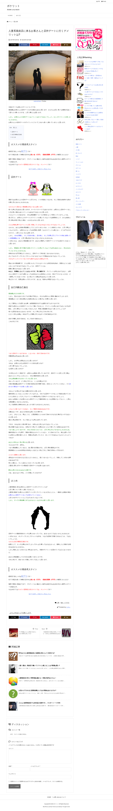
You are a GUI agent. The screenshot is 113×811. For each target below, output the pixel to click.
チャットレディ (80, 201)
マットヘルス (79, 162)
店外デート (14, 131)
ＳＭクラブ (79, 180)
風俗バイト (79, 144)
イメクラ (78, 174)
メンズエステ (79, 189)
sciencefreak (37, 101)
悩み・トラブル (65, 602)
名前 (10, 766)
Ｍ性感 (77, 177)
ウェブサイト (12, 774)
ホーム (10, 21)
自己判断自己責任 (16, 134)
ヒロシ (68, 607)
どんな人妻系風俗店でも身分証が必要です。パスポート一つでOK (39, 703)
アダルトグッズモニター (82, 210)
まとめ (13, 137)
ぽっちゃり (79, 153)
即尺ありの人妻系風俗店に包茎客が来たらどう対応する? (37, 653)
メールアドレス (35, 766)
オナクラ (78, 192)
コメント (11, 748)
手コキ (77, 195)
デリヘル (78, 165)
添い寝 (77, 198)
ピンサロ (78, 183)
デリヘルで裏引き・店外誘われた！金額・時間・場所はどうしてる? (93, 78)
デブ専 (77, 150)
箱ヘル (77, 171)
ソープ (77, 159)
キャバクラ (79, 207)
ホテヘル (78, 168)
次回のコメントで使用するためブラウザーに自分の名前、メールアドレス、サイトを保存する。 (37, 781)
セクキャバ (79, 186)
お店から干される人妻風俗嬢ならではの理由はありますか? (37, 690)
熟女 (77, 156)
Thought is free (66, 806)
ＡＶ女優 (78, 204)
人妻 (16, 21)
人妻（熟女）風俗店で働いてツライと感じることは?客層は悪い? (39, 665)
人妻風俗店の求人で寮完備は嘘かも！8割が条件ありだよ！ (37, 678)
